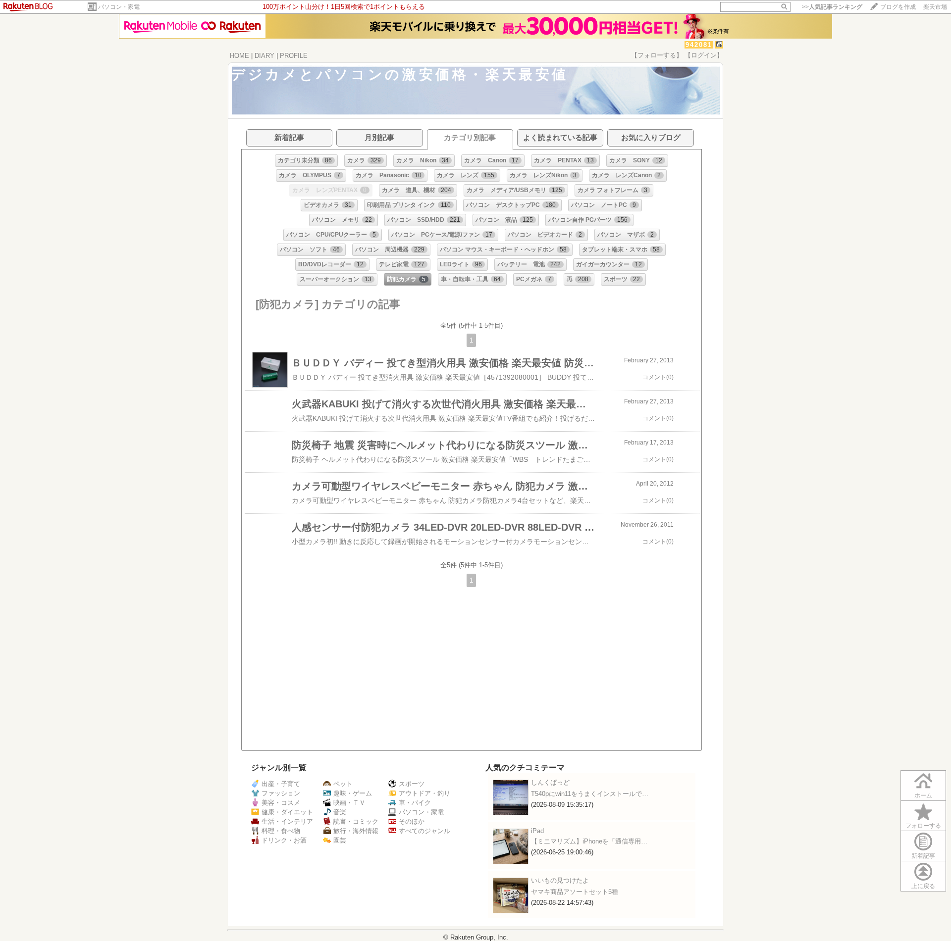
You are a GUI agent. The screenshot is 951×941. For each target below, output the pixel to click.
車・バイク (415, 802)
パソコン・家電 (119, 6)
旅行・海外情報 (355, 831)
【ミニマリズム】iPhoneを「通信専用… (589, 841)
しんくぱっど (550, 782)
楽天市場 (935, 6)
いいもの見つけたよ (560, 880)
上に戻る (923, 886)
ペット (343, 784)
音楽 (339, 812)
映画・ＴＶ (349, 802)
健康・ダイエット (287, 812)
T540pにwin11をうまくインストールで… (589, 793)
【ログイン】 (704, 55)
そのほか (411, 821)
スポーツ (411, 784)
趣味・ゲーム (352, 793)
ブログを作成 (898, 6)
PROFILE (294, 55)
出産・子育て (281, 784)
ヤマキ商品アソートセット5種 (574, 891)
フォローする (923, 825)
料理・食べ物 (281, 831)
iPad (537, 831)
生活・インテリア (287, 821)
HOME (239, 55)
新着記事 (923, 855)
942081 (699, 45)
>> (832, 6)
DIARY (264, 55)
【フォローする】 (657, 55)
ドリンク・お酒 (284, 840)
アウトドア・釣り (424, 793)
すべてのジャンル (424, 831)
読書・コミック (355, 821)
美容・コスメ (281, 802)
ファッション (281, 793)
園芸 (339, 840)
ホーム (923, 795)
